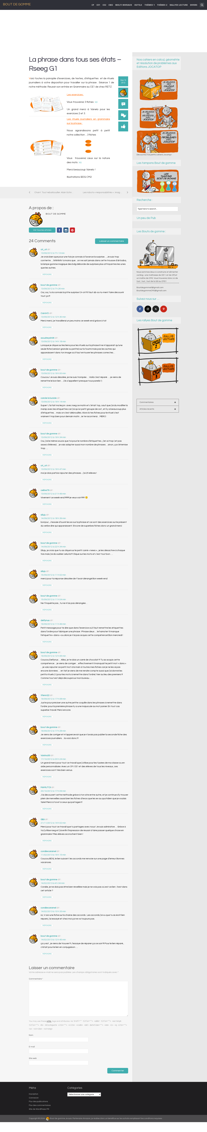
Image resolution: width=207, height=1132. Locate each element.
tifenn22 (45, 695)
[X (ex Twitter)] (155, 309)
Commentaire (36, 979)
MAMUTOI (46, 787)
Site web (33, 1058)
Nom (31, 1035)
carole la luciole (49, 398)
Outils (138, 5)
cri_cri (44, 249)
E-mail (32, 1047)
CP (93, 5)
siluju (43, 515)
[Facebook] (140, 309)
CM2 (110, 5)
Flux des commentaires (40, 1105)
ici (96, 102)
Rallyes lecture (179, 5)
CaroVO (45, 313)
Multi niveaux (123, 5)
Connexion (34, 1098)
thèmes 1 (149, 5)
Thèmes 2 (162, 5)
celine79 (45, 490)
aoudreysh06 (47, 338)
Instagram (65, 230)
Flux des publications (38, 1102)
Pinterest (72, 230)
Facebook (59, 230)
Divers (193, 5)
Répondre (47, 274)
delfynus (45, 620)
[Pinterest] (163, 309)
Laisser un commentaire (111, 241)
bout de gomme (49, 285)
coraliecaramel (48, 851)
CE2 (104, 5)
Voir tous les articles (42, 230)
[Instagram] (147, 309)
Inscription (33, 1094)
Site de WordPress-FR (39, 1109)
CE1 (98, 5)
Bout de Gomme (17, 4)
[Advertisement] (103, 31)
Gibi (43, 819)
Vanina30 (45, 755)
